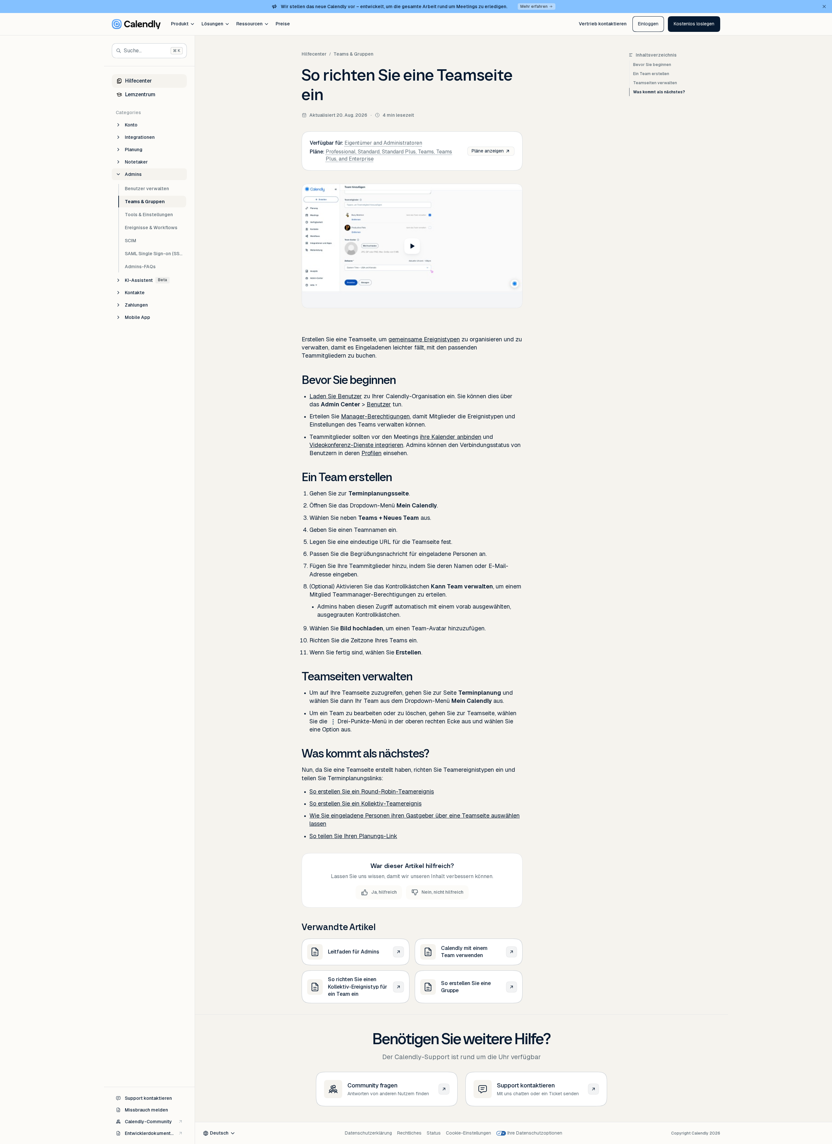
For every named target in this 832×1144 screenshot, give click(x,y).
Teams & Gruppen (353, 54)
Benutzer (379, 404)
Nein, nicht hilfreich (442, 892)
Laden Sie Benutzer (335, 396)
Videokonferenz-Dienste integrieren (356, 445)
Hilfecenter (314, 54)
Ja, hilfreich (384, 892)
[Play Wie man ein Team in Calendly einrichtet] (412, 246)
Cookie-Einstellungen (468, 1133)
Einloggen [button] (648, 24)
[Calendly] (136, 24)
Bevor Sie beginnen (652, 64)
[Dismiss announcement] (824, 6)
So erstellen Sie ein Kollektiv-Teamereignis (365, 803)
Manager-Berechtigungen (375, 416)
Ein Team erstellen (651, 73)
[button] (694, 24)
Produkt (179, 24)
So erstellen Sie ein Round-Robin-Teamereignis (371, 791)
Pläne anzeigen (488, 151)
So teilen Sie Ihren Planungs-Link (353, 836)
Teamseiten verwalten (655, 82)
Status (434, 1133)
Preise (283, 24)
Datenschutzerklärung (368, 1133)
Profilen (371, 453)
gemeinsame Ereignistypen (424, 339)
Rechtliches (409, 1133)
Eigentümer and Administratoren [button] (383, 142)
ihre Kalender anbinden (450, 437)
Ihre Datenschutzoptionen (534, 1133)
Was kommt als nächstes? (659, 92)
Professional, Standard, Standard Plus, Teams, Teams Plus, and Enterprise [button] (389, 155)
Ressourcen (249, 24)
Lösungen (212, 24)
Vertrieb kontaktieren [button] (603, 24)
